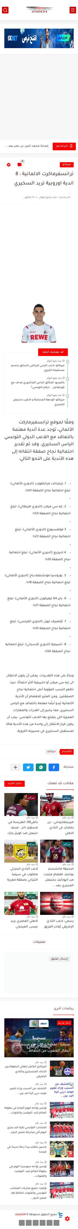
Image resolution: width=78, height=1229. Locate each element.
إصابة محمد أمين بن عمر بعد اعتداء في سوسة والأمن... (26, 146)
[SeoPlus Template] (60, 1215)
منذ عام (66, 817)
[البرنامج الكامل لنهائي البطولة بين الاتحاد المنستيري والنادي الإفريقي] (62, 1069)
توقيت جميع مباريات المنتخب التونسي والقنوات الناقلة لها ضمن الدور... (28, 1193)
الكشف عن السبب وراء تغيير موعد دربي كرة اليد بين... (28, 1091)
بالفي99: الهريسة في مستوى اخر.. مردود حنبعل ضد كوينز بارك (22, 828)
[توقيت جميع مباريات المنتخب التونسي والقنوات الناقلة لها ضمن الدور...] (62, 1190)
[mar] (56, 1223)
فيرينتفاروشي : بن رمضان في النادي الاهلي (60, 828)
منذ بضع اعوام (54, 360)
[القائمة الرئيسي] (73, 10)
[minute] (36, 1223)
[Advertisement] (39, 97)
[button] (54, 767)
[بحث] (5, 10)
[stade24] (39, 10)
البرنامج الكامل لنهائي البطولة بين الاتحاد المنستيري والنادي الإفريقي (26, 1071)
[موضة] (43, 1223)
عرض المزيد (14, 783)
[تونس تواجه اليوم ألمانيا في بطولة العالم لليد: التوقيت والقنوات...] (62, 1110)
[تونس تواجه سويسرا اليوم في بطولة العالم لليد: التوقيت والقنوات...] (62, 1168)
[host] (22, 1223)
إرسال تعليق (59, 959)
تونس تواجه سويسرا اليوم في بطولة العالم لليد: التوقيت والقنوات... (28, 1171)
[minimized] (29, 1223)
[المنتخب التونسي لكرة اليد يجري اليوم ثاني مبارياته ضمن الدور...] (62, 1129)
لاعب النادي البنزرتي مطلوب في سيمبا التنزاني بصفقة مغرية (22, 874)
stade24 (20, 1214)
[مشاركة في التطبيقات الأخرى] (15, 767)
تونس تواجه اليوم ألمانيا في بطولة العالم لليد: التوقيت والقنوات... (26, 1111)
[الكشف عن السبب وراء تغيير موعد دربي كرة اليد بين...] (62, 1090)
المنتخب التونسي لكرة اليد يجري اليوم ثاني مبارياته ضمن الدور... (27, 1130)
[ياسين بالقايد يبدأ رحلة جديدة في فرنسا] (62, 1149)
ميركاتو (67, 164)
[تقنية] (49, 1223)
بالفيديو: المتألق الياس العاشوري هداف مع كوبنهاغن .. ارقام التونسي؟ (38, 385)
